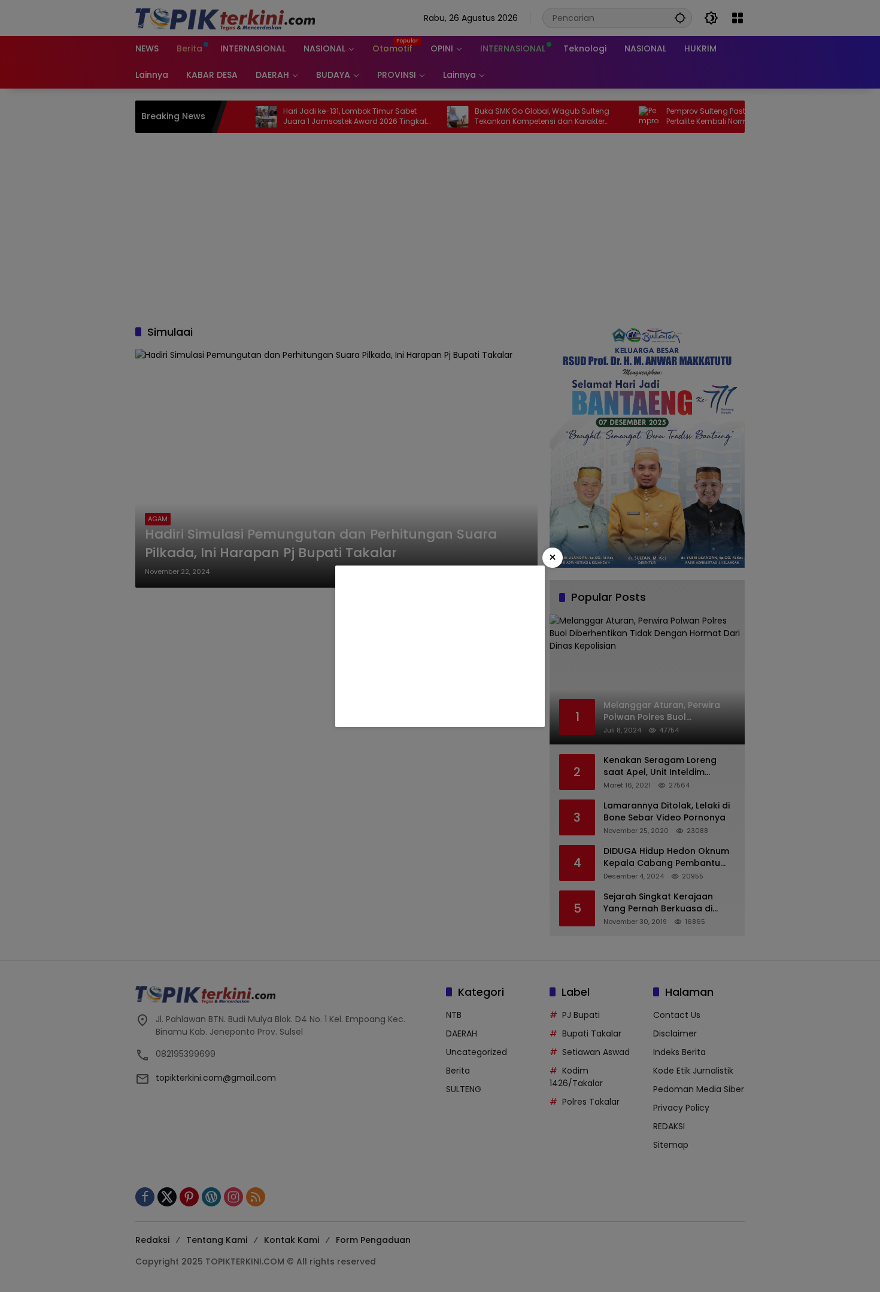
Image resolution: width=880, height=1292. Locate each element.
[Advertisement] (440, 646)
